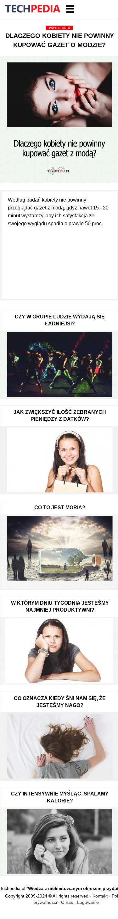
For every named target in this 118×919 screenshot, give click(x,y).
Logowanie (88, 902)
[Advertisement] (59, 259)
